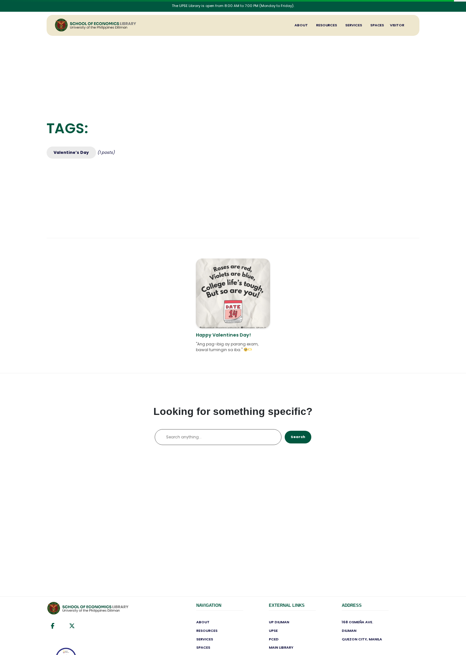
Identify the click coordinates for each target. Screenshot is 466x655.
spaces (203, 647)
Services (353, 25)
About (301, 25)
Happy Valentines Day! (223, 335)
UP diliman (279, 622)
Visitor (397, 25)
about (203, 622)
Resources (326, 25)
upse (273, 630)
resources (206, 630)
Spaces (377, 25)
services (204, 639)
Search (298, 436)
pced (274, 639)
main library (281, 647)
